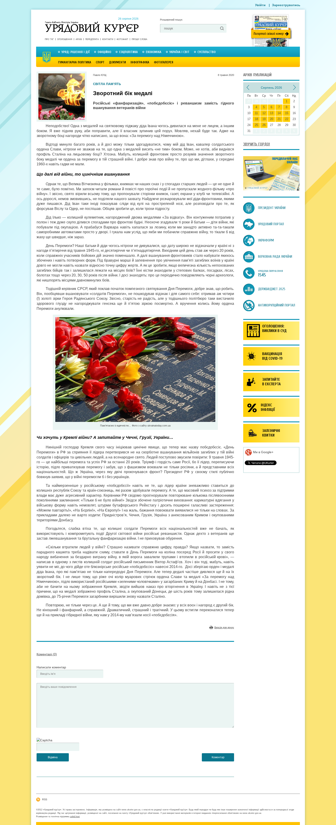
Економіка (153, 52)
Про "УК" (49, 39)
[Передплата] (271, 189)
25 (256, 125)
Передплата (92, 39)
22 (286, 119)
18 (256, 119)
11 (256, 113)
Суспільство (206, 52)
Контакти (107, 39)
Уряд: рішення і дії (75, 52)
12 (264, 113)
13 (271, 113)
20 (271, 119)
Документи (117, 62)
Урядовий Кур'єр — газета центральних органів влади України (92, 23)
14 (279, 113)
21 (279, 119)
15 (286, 113)
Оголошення (64, 39)
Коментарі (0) (47, 654)
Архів (79, 39)
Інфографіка (140, 62)
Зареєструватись (286, 5)
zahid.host (75, 816)
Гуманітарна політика (74, 62)
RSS (44, 799)
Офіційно (104, 52)
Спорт (100, 62)
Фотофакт (122, 39)
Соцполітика (128, 52)
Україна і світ (179, 52)
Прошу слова (139, 39)
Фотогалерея (163, 62)
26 (264, 125)
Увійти (260, 5)
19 (264, 119)
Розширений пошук (171, 19)
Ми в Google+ (262, 452)
